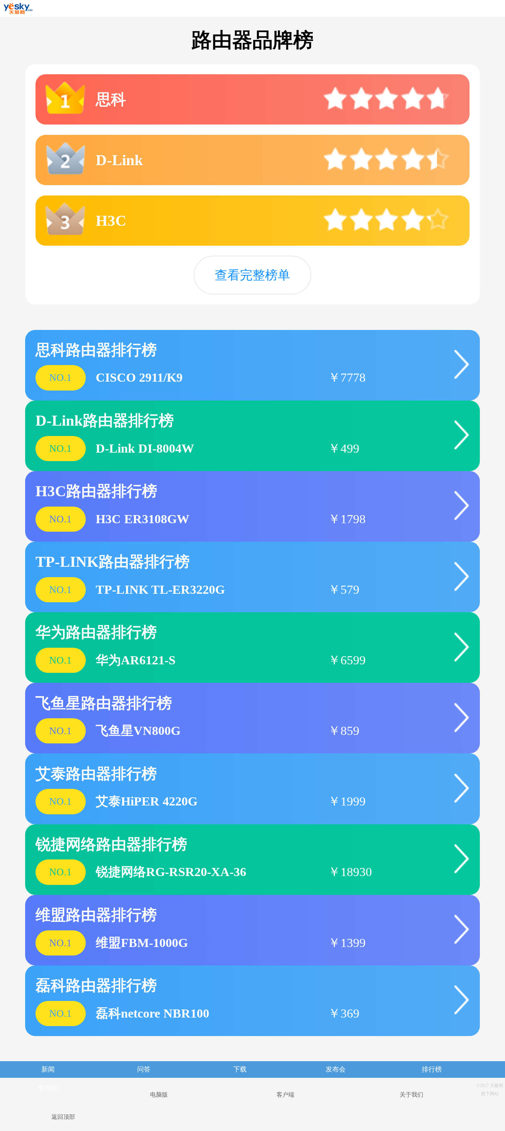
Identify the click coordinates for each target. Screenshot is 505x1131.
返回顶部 (63, 1117)
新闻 (48, 1069)
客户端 (285, 1094)
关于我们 (411, 1094)
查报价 (48, 1088)
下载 (240, 1069)
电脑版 (159, 1094)
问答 (143, 1069)
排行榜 (432, 1069)
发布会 (336, 1069)
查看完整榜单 (252, 275)
